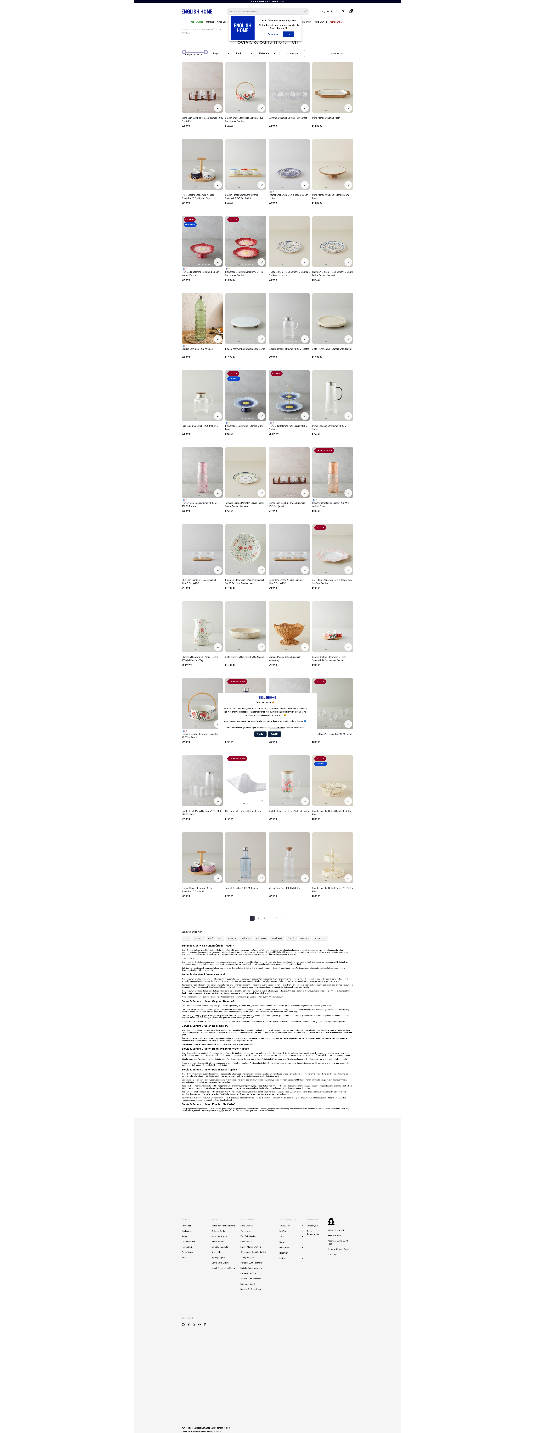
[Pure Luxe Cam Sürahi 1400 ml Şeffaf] (202, 395)
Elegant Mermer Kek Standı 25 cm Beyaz (245, 349)
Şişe (220, 938)
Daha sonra (273, 34)
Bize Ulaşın (332, 1254)
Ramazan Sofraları (248, 1273)
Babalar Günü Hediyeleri (250, 1289)
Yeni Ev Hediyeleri (248, 1236)
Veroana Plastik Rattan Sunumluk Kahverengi (285, 659)
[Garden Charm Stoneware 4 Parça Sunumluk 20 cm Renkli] (202, 857)
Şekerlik (291, 938)
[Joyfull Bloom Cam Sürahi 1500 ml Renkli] (289, 780)
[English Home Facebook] (188, 1324)
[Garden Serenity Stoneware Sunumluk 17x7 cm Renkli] (202, 703)
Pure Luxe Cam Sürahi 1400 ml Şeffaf (200, 426)
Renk (238, 53)
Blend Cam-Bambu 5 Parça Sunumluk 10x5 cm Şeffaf (202, 120)
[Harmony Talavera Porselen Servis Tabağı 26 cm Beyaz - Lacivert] (332, 241)
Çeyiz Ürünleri (319, 938)
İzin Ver (288, 34)
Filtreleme (292, 53)
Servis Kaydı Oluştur (220, 1263)
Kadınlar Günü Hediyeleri (251, 1268)
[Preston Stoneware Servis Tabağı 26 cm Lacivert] (289, 164)
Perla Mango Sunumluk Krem (326, 118)
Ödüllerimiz (187, 1231)
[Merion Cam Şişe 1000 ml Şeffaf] (289, 857)
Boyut (216, 53)
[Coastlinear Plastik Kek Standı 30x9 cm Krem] (332, 780)
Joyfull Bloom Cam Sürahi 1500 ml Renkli (289, 811)
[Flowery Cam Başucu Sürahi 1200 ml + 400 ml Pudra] (332, 472)
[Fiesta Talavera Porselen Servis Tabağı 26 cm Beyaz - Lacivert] (289, 241)
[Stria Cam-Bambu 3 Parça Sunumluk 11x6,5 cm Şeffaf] (202, 549)
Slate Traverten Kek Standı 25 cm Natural (332, 349)
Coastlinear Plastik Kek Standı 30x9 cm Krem (331, 813)
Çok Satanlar (246, 1242)
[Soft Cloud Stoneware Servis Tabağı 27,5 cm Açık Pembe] (332, 549)
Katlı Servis (246, 938)
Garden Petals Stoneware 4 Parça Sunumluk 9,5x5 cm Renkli (241, 197)
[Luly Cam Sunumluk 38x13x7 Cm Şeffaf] (289, 87)
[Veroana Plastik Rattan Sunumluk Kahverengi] (289, 626)
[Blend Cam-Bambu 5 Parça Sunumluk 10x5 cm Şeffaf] (202, 87)
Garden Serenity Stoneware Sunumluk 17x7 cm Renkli (200, 736)
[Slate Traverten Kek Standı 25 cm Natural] (332, 318)
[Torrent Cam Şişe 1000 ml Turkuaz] (245, 857)
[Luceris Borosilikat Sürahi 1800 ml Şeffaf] (289, 318)
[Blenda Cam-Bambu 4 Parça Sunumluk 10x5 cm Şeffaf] (289, 472)
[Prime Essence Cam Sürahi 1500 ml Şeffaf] (332, 395)
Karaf (210, 938)
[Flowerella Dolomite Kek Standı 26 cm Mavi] (245, 395)
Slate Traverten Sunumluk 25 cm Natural (244, 657)
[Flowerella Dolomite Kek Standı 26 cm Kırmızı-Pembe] (202, 241)
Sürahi (186, 938)
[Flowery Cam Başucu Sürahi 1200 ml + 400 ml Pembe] (202, 472)
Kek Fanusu (261, 938)
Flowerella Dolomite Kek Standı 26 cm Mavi (244, 428)
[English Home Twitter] (194, 1324)
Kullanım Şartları (219, 1231)
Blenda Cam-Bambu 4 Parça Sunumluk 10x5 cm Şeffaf (287, 505)
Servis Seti (304, 938)
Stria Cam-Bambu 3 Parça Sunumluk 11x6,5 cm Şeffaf (199, 582)
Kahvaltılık (232, 938)
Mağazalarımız (188, 1242)
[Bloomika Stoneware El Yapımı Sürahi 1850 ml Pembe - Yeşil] (202, 626)
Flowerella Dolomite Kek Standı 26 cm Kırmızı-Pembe (200, 274)
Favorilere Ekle (218, 108)
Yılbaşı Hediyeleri (247, 1257)
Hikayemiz (186, 1226)
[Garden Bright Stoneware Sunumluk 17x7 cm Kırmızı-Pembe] (245, 87)
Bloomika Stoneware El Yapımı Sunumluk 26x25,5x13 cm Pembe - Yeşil (244, 582)
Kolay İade (216, 1252)
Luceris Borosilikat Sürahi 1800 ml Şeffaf (289, 349)
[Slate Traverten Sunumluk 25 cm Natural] (245, 626)
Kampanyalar (312, 1226)
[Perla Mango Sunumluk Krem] (332, 87)
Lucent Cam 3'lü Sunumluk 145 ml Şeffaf (332, 734)
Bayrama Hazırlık (247, 1284)
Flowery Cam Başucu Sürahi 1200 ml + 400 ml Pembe (200, 505)
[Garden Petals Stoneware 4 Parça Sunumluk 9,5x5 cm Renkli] (245, 164)
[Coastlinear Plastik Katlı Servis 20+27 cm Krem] (332, 857)
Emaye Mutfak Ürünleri (250, 1247)
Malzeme (264, 53)
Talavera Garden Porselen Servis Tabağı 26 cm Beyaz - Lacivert (244, 505)
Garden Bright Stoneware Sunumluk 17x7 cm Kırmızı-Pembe (245, 120)
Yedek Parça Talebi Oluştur (223, 1268)
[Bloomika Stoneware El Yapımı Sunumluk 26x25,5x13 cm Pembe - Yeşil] (245, 549)
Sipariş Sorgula (218, 1257)
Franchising (187, 1247)
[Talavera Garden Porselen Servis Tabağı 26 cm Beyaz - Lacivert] (245, 472)
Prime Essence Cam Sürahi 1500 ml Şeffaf (329, 428)
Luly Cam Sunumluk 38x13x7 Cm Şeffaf (288, 118)
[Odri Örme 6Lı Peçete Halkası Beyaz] (245, 780)
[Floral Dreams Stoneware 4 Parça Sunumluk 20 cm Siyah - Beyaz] (202, 164)
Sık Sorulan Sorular (220, 1247)
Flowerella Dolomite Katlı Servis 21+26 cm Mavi (288, 428)
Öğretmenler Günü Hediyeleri (253, 1252)
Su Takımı (198, 938)
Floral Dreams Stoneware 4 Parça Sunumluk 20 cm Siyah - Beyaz (198, 197)
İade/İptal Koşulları (220, 1236)
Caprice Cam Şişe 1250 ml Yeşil (197, 349)
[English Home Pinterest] (205, 1324)
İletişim (185, 1236)
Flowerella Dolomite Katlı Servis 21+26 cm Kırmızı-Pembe (244, 274)
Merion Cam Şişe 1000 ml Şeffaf (285, 888)
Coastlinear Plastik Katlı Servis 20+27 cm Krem (332, 890)
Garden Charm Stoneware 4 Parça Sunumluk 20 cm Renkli (198, 890)
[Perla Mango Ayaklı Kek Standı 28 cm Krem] (332, 164)
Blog (184, 1257)
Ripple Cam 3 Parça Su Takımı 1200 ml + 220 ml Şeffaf (201, 813)
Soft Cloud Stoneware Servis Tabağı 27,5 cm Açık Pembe (332, 582)
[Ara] (306, 11)
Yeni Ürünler (245, 1231)
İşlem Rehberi (218, 1242)
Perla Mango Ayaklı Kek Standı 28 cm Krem (330, 197)
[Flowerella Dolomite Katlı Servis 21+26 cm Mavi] (289, 395)
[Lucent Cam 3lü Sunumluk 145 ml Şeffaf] (332, 703)
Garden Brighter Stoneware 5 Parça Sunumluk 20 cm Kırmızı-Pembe (329, 659)
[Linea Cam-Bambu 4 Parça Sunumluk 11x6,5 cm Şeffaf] (289, 549)
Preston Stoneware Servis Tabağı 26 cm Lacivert (288, 197)
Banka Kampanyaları (313, 1232)
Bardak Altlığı (277, 938)
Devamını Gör (189, 958)
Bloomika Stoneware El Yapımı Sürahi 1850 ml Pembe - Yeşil (200, 659)
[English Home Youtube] (199, 1324)
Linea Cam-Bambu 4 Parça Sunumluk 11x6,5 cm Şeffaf (286, 582)
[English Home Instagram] (183, 1324)
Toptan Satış (187, 1252)
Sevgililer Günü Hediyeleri (251, 1263)
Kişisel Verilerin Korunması (223, 1226)
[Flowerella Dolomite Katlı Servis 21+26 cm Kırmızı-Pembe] (245, 241)
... (270, 918)
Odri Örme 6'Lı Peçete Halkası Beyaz (243, 811)
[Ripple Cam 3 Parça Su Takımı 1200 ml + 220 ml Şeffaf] (202, 780)
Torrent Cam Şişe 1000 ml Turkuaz (241, 888)
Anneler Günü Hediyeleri (251, 1279)
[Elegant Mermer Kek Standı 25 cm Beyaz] (245, 318)
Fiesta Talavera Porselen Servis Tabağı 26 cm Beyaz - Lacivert (289, 274)
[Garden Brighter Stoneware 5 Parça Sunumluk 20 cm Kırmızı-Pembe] (332, 626)
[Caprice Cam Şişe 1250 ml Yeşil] (202, 318)
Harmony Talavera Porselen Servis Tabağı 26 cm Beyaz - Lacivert (332, 274)
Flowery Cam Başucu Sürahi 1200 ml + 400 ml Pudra (330, 505)
